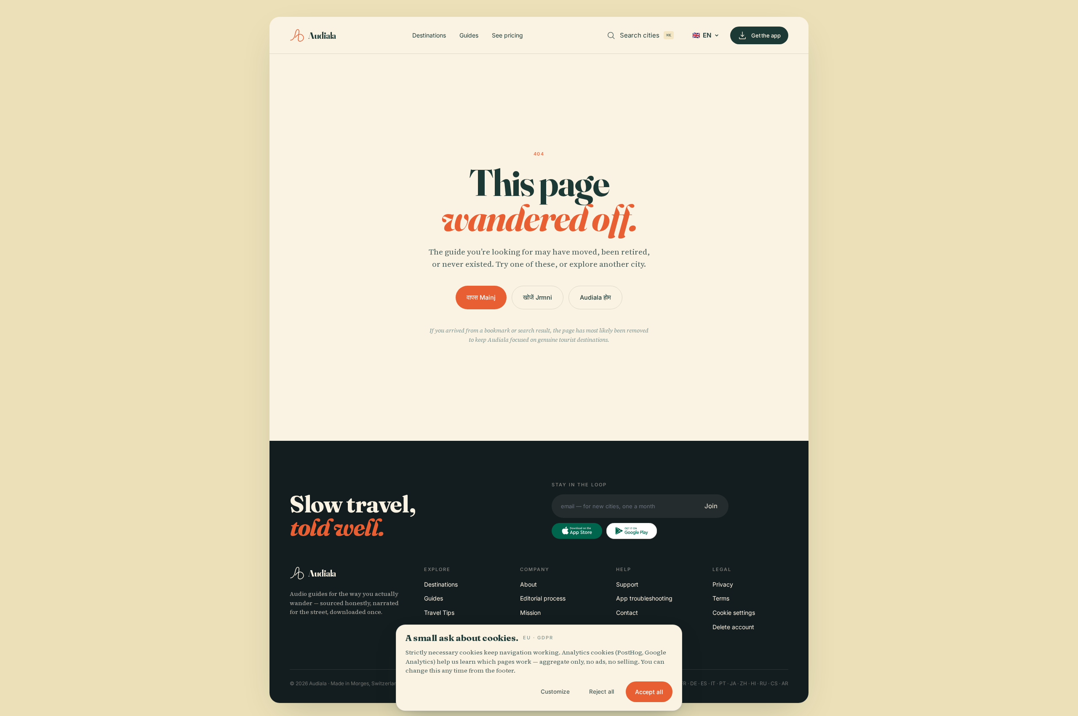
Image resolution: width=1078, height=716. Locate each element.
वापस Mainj (481, 297)
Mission (530, 612)
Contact (627, 612)
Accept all (649, 691)
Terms (720, 598)
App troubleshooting (644, 598)
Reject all (601, 691)
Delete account (733, 626)
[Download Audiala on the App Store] (577, 531)
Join (711, 506)
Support (627, 584)
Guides (468, 35)
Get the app (766, 35)
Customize (555, 691)
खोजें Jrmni (537, 297)
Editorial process (543, 598)
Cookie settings (733, 612)
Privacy (722, 584)
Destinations (429, 35)
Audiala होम (595, 297)
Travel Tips (439, 612)
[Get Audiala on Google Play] (631, 531)
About (528, 584)
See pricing (507, 35)
